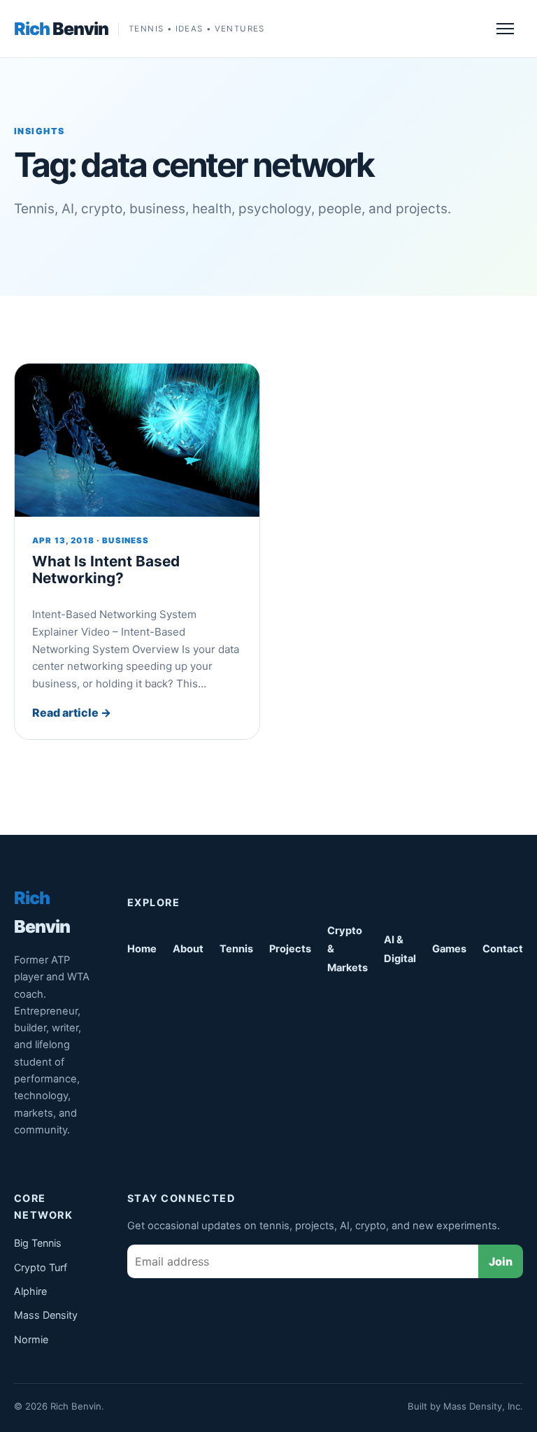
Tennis (236, 949)
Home (142, 949)
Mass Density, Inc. (483, 1406)
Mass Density (46, 1315)
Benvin (61, 28)
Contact (502, 949)
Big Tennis (38, 1243)
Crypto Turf (40, 1267)
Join (501, 1261)
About (188, 949)
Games (449, 949)
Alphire (30, 1291)
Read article (71, 712)
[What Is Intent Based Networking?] (137, 440)
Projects (290, 949)
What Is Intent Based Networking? (106, 569)
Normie (31, 1339)
